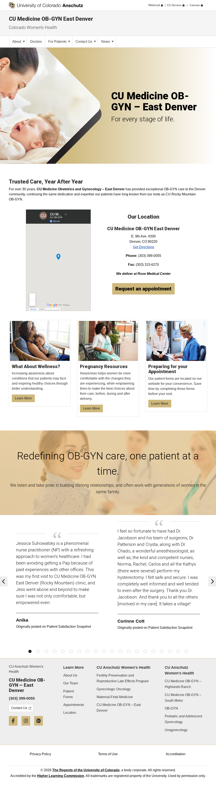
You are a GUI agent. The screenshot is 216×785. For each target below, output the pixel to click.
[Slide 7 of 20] (79, 651)
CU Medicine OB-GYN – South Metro (183, 697)
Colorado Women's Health (33, 27)
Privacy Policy (40, 754)
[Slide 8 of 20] (87, 651)
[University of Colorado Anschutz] (46, 5)
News (106, 41)
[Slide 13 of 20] (128, 651)
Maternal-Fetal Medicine (115, 697)
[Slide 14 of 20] (137, 651)
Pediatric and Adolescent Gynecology (183, 719)
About (17, 41)
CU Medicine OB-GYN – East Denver (119, 707)
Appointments (73, 705)
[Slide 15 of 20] (145, 651)
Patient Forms (68, 694)
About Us (70, 675)
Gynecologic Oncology (114, 689)
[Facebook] (15, 727)
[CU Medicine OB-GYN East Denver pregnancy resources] (108, 368)
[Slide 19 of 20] (178, 651)
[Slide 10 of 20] (104, 651)
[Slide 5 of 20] (63, 651)
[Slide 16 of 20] (153, 651)
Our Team (70, 683)
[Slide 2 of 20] (38, 651)
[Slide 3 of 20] (46, 651)
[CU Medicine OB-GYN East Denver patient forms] (176, 366)
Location (69, 712)
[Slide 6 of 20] (71, 651)
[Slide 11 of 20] (112, 651)
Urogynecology (176, 730)
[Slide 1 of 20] (30, 651)
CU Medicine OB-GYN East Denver (51, 19)
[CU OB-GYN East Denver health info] (40, 363)
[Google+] (40, 727)
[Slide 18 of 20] (169, 651)
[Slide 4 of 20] (54, 651)
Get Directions (143, 247)
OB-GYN (171, 708)
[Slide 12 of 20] (120, 651)
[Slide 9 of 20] (95, 651)
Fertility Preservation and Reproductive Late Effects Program (123, 678)
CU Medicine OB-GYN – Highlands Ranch (183, 684)
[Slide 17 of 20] (161, 651)
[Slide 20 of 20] (186, 651)
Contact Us (84, 41)
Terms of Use (108, 754)
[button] (4, 581)
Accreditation (175, 754)
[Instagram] (27, 727)
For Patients (57, 41)
